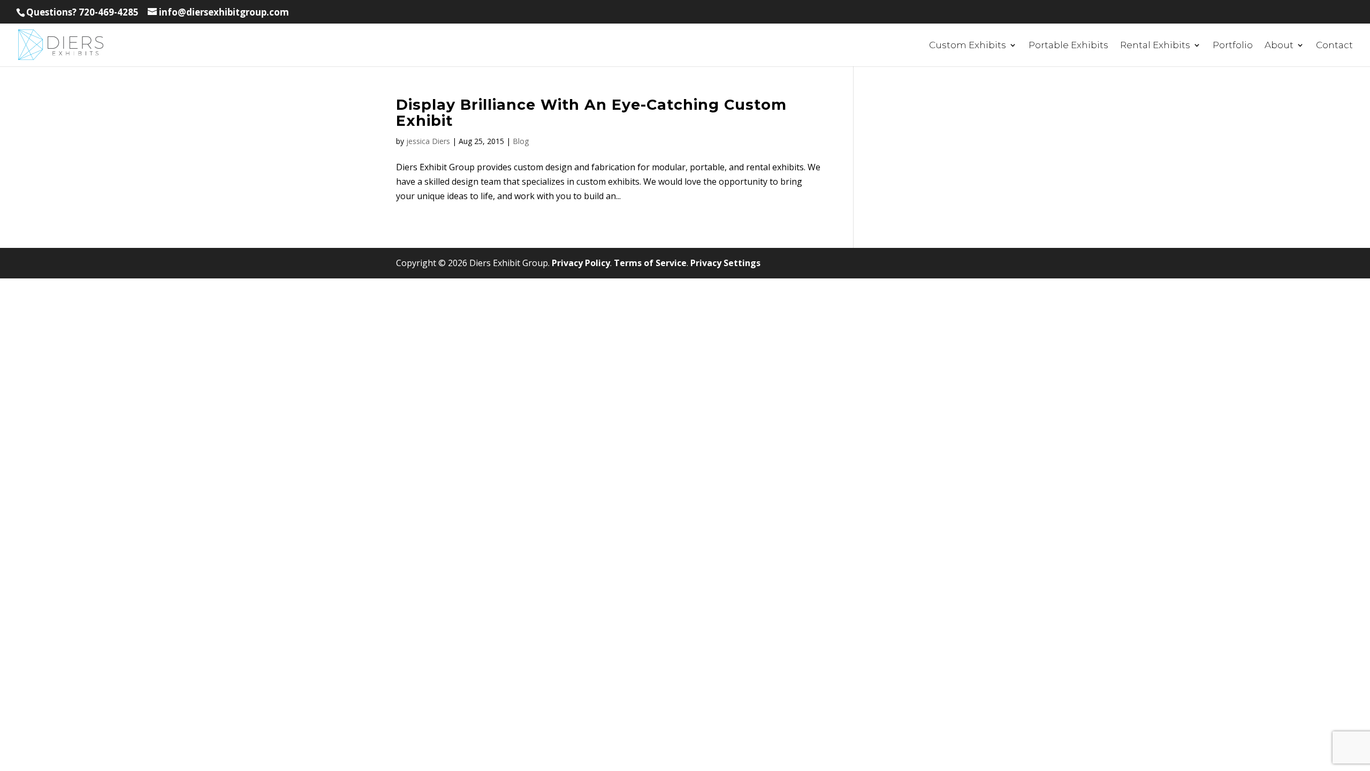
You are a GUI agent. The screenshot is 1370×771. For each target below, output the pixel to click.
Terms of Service (650, 263)
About (1279, 45)
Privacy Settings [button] (725, 263)
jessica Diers (428, 141)
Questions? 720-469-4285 (82, 12)
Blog (521, 141)
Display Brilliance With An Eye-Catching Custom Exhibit (591, 113)
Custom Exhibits (967, 45)
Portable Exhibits (1068, 45)
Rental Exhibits (1155, 45)
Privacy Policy (581, 263)
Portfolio (1233, 45)
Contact (1334, 45)
